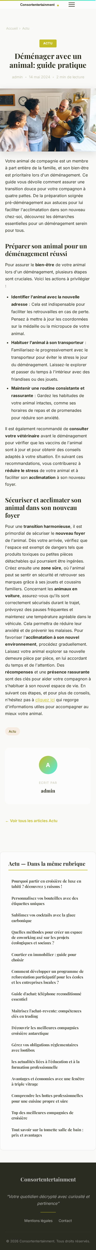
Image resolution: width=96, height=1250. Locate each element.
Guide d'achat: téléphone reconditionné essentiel (46, 996)
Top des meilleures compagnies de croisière (42, 1115)
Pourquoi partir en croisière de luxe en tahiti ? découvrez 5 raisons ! (46, 883)
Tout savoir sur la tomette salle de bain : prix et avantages (47, 1132)
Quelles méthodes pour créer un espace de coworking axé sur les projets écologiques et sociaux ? (47, 937)
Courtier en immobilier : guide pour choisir (44, 957)
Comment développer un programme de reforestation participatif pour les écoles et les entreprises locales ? (48, 977)
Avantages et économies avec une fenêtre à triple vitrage (48, 1081)
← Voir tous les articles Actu (31, 820)
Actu (25, 28)
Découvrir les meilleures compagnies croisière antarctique (45, 1030)
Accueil (12, 28)
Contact (65, 1220)
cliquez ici (45, 699)
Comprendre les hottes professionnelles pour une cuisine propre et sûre (47, 1098)
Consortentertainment (48, 1179)
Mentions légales (38, 1220)
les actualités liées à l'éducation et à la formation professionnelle (46, 1064)
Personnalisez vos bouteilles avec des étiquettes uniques (45, 901)
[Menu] (72, 5)
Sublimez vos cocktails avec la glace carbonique (44, 917)
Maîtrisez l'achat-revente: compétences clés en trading (46, 1013)
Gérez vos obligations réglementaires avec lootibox (45, 1047)
